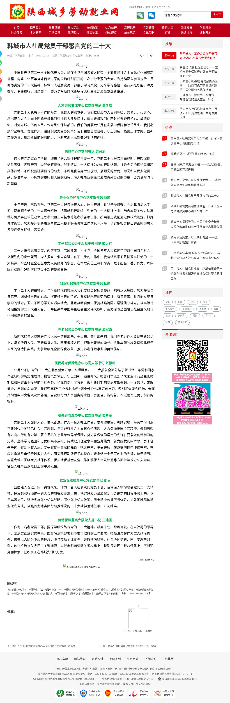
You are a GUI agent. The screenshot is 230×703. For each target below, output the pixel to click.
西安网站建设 (143, 683)
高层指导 (130, 27)
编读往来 (186, 32)
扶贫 (205, 302)
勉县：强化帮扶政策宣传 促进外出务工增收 (132, 646)
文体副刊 (149, 32)
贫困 (216, 309)
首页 (17, 27)
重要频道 (54, 27)
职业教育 (186, 27)
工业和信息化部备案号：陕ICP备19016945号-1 (126, 678)
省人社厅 (169, 309)
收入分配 (35, 32)
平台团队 (132, 659)
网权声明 (62, 659)
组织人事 (167, 27)
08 (164, 237)
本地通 (202, 309)
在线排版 (168, 659)
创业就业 (205, 27)
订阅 (168, 32)
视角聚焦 (35, 27)
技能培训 (186, 309)
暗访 (167, 315)
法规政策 (92, 27)
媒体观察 (111, 32)
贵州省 (181, 315)
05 (164, 195)
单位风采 (130, 32)
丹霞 (180, 302)
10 (164, 268)
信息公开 (111, 27)
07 (164, 221)
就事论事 (92, 32)
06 (164, 206)
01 (164, 138)
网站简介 (80, 659)
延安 (193, 302)
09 (164, 253)
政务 (167, 302)
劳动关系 (54, 32)
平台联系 (150, 659)
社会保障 (16, 32)
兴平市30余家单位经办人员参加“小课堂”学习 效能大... (47, 646)
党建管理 (149, 27)
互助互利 (115, 659)
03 (164, 164)
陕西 (167, 322)
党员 (195, 315)
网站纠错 (97, 659)
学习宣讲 (20, 55)
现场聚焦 (73, 32)
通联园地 (205, 32)
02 (164, 153)
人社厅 (208, 315)
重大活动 (73, 27)
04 (164, 180)
